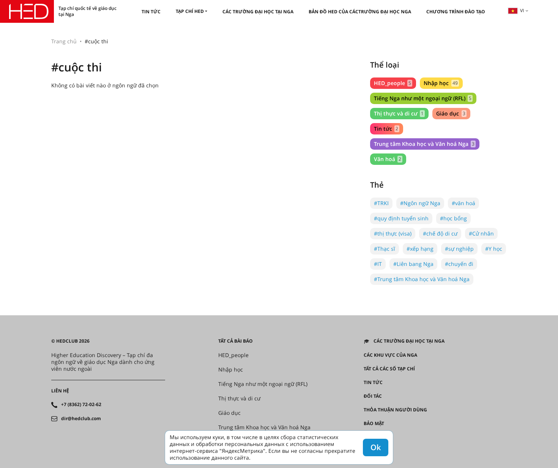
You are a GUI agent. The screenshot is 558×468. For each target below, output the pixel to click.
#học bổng (453, 218)
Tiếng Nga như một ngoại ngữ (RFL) (422, 98)
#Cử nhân (481, 233)
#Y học (493, 248)
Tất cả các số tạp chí (389, 369)
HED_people (392, 83)
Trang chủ (64, 41)
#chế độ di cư (440, 233)
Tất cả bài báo (235, 341)
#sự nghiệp (459, 248)
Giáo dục (450, 113)
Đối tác (373, 396)
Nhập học (440, 83)
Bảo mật (374, 424)
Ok (375, 447)
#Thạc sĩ (384, 248)
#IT (378, 263)
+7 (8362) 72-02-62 (81, 405)
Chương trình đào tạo (455, 11)
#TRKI (381, 203)
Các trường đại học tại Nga (257, 11)
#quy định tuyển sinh (401, 218)
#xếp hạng (420, 248)
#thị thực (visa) (392, 233)
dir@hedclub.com (81, 419)
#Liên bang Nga (413, 263)
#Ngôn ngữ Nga (420, 203)
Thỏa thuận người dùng (395, 410)
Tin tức (151, 11)
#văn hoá (463, 203)
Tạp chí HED (190, 11)
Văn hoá (387, 159)
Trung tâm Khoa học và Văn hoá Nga (424, 143)
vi (522, 10)
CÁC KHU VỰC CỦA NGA (390, 355)
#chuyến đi (459, 263)
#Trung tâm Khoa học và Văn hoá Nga (422, 279)
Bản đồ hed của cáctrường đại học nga (360, 11)
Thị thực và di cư (399, 113)
